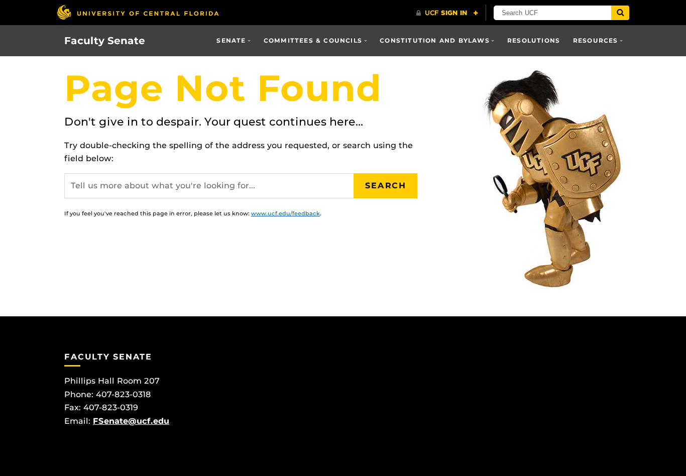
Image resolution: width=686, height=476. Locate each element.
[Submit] (620, 13)
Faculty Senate (104, 41)
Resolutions (533, 40)
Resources (595, 40)
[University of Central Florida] (137, 12)
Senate (231, 40)
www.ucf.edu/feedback (285, 213)
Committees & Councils (313, 40)
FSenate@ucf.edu (131, 421)
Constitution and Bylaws (435, 40)
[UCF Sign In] (447, 13)
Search (385, 185)
